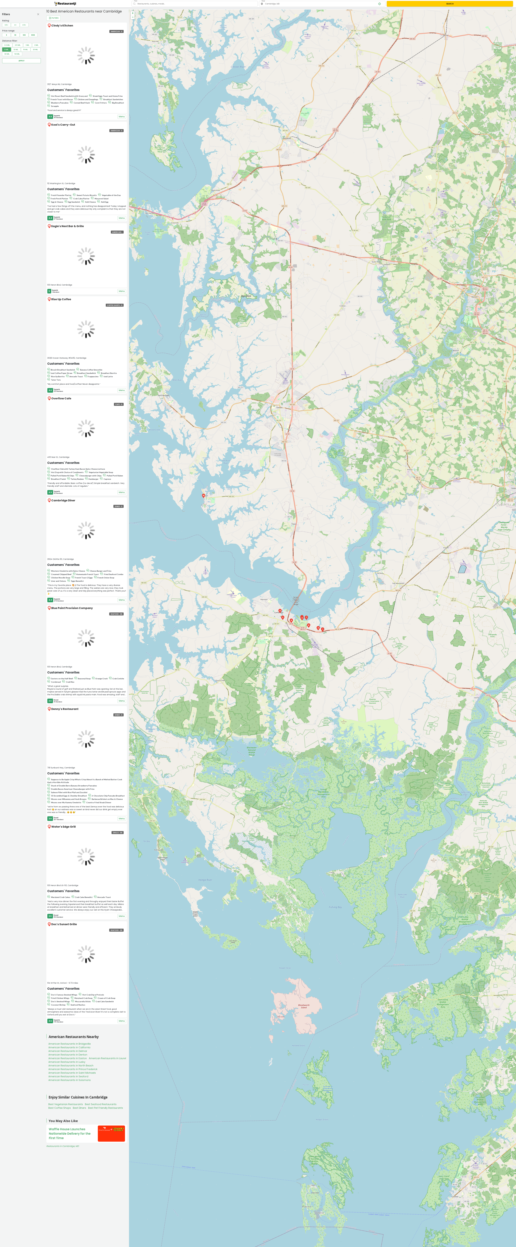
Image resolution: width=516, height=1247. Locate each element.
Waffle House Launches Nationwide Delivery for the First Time (70, 1133)
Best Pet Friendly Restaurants (105, 1108)
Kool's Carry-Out (63, 124)
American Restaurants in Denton (67, 1054)
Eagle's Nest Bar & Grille (67, 226)
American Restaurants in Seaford (68, 1076)
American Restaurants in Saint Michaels (72, 1072)
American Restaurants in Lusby (66, 1062)
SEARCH (450, 3)
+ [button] (133, 13)
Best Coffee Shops (59, 1108)
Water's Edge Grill (63, 826)
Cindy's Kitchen (62, 25)
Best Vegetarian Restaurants (65, 1104)
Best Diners (79, 1108)
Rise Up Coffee (61, 299)
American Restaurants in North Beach (70, 1065)
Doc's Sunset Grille (64, 924)
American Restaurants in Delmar (67, 1051)
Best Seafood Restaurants (101, 1104)
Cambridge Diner (63, 500)
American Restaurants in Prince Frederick (72, 1069)
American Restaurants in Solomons (69, 1080)
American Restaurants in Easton (67, 1058)
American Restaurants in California (69, 1047)
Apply (21, 60)
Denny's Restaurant (64, 709)
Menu (122, 116)
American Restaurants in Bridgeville (69, 1043)
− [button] (133, 17)
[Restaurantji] (65, 3)
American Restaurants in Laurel (107, 1058)
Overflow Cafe (61, 398)
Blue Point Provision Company (72, 608)
